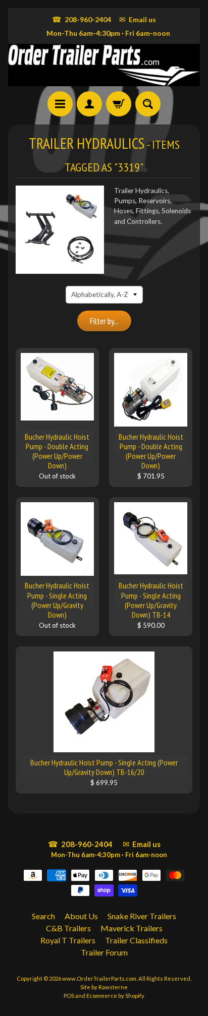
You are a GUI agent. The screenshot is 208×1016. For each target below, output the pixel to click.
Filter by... (104, 321)
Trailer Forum (104, 952)
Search (43, 916)
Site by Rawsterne (104, 987)
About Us (81, 916)
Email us (137, 19)
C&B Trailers (68, 928)
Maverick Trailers (131, 928)
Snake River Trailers (142, 916)
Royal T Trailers (67, 940)
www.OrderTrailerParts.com (99, 978)
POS (69, 995)
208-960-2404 (81, 19)
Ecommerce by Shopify (115, 995)
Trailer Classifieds (136, 940)
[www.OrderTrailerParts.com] (104, 65)
